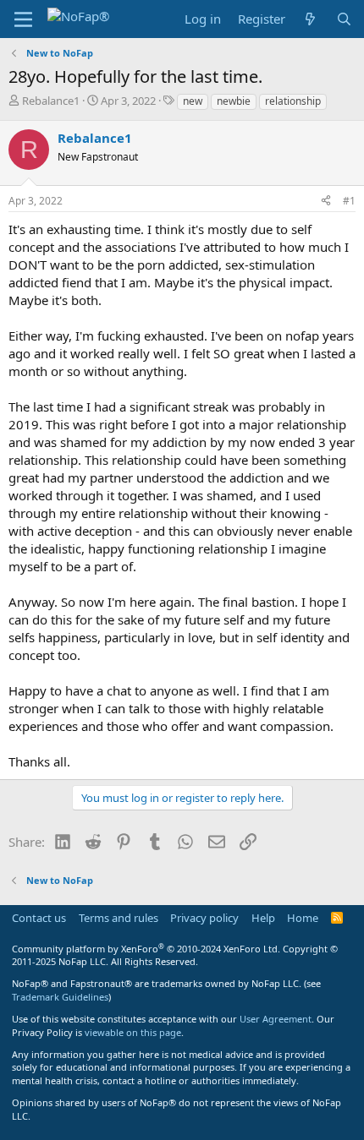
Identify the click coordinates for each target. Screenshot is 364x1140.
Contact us (39, 917)
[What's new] (310, 19)
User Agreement (276, 1018)
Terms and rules (118, 917)
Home (302, 917)
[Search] (344, 19)
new (192, 101)
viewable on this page (133, 1032)
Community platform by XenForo (146, 948)
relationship (293, 101)
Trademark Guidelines (60, 996)
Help (263, 917)
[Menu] (23, 19)
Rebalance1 (51, 100)
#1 (349, 201)
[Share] (326, 201)
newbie (234, 101)
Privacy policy (204, 917)
